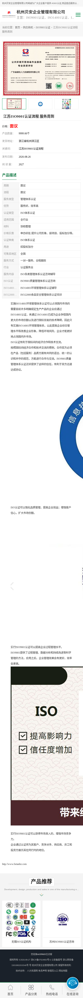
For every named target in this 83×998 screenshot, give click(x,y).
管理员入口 (52, 971)
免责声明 (42, 971)
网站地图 (63, 971)
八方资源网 (32, 971)
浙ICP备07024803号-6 (41, 960)
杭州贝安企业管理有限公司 (44, 965)
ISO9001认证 (43, 27)
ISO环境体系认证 (62, 941)
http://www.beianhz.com (14, 864)
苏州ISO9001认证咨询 (21, 941)
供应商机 (28, 27)
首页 (17, 27)
